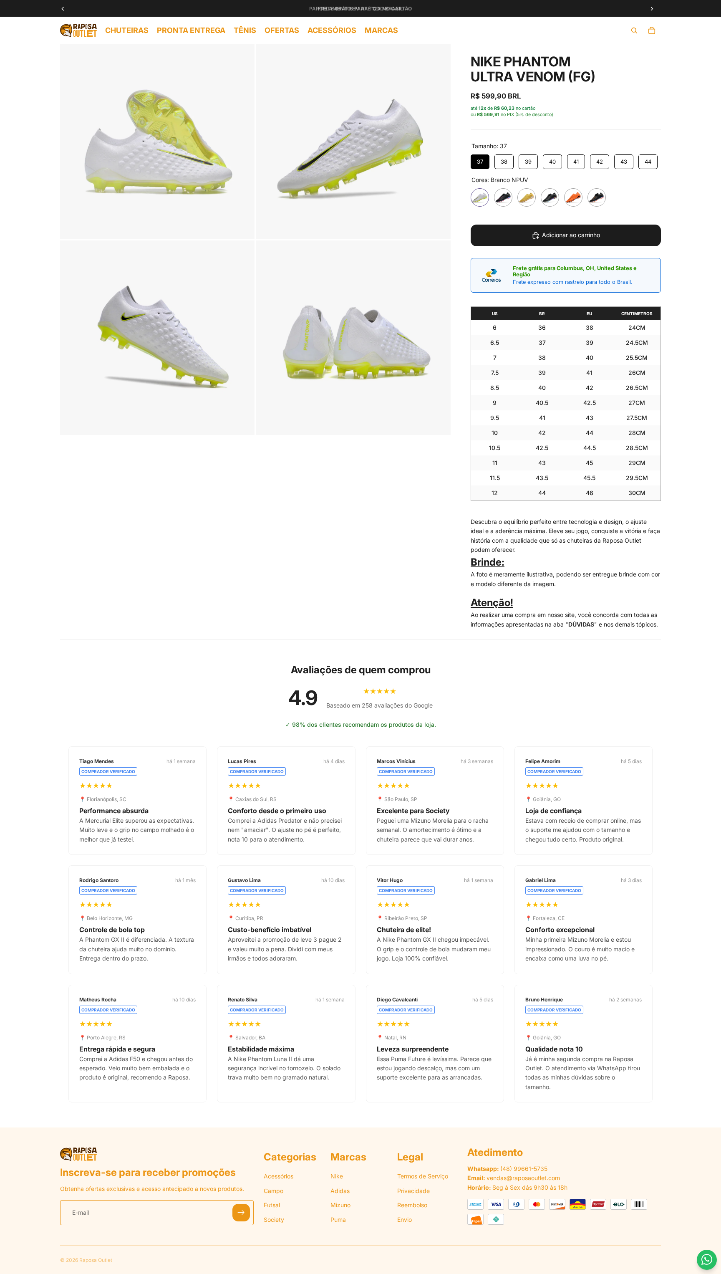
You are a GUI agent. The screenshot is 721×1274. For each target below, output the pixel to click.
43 (623, 161)
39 (528, 161)
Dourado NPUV (526, 197)
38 (504, 161)
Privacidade (413, 1190)
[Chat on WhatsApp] (707, 1260)
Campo (273, 1190)
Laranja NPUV (573, 197)
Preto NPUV (503, 197)
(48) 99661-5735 (523, 1168)
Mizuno (340, 1205)
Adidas (340, 1190)
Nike (336, 1176)
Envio (404, 1219)
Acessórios (278, 1176)
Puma (338, 1219)
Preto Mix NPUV (596, 197)
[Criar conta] (241, 1213)
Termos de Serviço (422, 1176)
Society (274, 1219)
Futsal (272, 1205)
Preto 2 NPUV (550, 197)
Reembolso (412, 1205)
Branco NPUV (480, 197)
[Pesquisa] (634, 30)
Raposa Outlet (95, 1260)
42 (599, 161)
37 (480, 161)
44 (648, 161)
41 (576, 161)
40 (552, 161)
